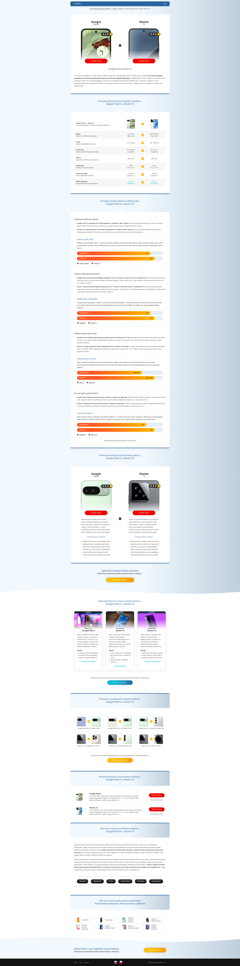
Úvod (75, 962)
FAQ (80, 962)
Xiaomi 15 (97, 263)
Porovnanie (156, 881)
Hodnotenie (125, 881)
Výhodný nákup (120, 580)
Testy (111, 881)
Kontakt (86, 962)
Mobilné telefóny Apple (156, 920)
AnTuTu (81, 383)
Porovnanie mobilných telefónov (100, 9)
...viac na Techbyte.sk (88, 661)
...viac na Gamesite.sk (151, 661)
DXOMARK (82, 323)
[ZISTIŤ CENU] (79, 800)
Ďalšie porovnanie (120, 760)
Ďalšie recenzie (120, 683)
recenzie (99, 81)
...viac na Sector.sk (120, 666)
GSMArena (82, 435)
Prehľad (83, 881)
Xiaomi (121, 9)
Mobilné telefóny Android (130, 920)
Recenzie (141, 881)
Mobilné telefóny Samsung (85, 927)
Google (114, 9)
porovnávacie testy (98, 78)
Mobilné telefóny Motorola (154, 927)
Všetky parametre (131, 182)
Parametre (97, 881)
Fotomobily (108, 920)
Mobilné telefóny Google (133, 927)
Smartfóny (85, 920)
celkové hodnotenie (123, 78)
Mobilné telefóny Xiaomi (110, 927)
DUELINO (77, 4)
